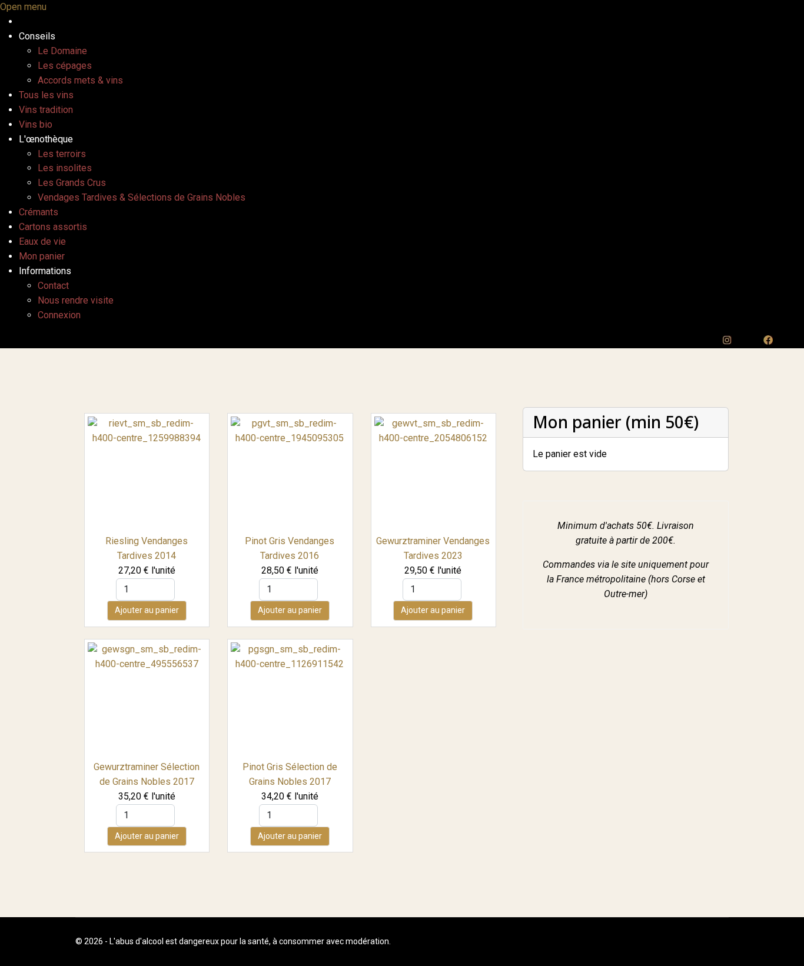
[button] (37, 36)
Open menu (23, 6)
